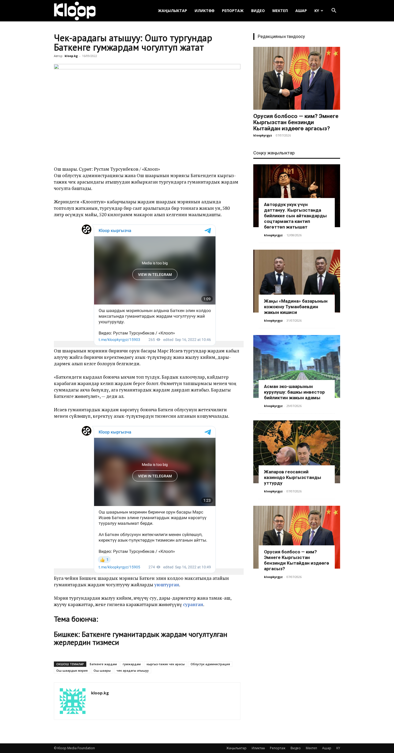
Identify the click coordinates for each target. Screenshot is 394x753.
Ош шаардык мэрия (72, 670)
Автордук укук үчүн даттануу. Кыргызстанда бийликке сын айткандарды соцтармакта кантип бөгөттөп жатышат (295, 216)
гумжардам (132, 664)
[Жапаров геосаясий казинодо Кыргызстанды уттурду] (296, 451)
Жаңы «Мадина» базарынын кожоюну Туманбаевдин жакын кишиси (296, 306)
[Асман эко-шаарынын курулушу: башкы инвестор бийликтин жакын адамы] (296, 366)
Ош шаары (102, 670)
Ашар (301, 10)
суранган (193, 604)
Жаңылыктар (172, 10)
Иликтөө (204, 10)
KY (316, 10)
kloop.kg (71, 56)
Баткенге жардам (103, 664)
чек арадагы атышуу (133, 670)
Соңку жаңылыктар (274, 152)
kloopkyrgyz (262, 135)
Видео (258, 10)
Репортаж (233, 10)
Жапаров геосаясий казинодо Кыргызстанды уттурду (292, 477)
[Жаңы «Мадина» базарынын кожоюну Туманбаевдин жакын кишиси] (296, 281)
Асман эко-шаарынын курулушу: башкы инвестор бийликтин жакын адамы (294, 392)
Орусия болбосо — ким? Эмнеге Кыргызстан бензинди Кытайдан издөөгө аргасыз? (296, 122)
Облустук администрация (210, 664)
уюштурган (166, 584)
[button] (333, 11)
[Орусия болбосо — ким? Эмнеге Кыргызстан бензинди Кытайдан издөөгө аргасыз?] (296, 78)
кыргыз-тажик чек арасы (166, 664)
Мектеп (280, 10)
